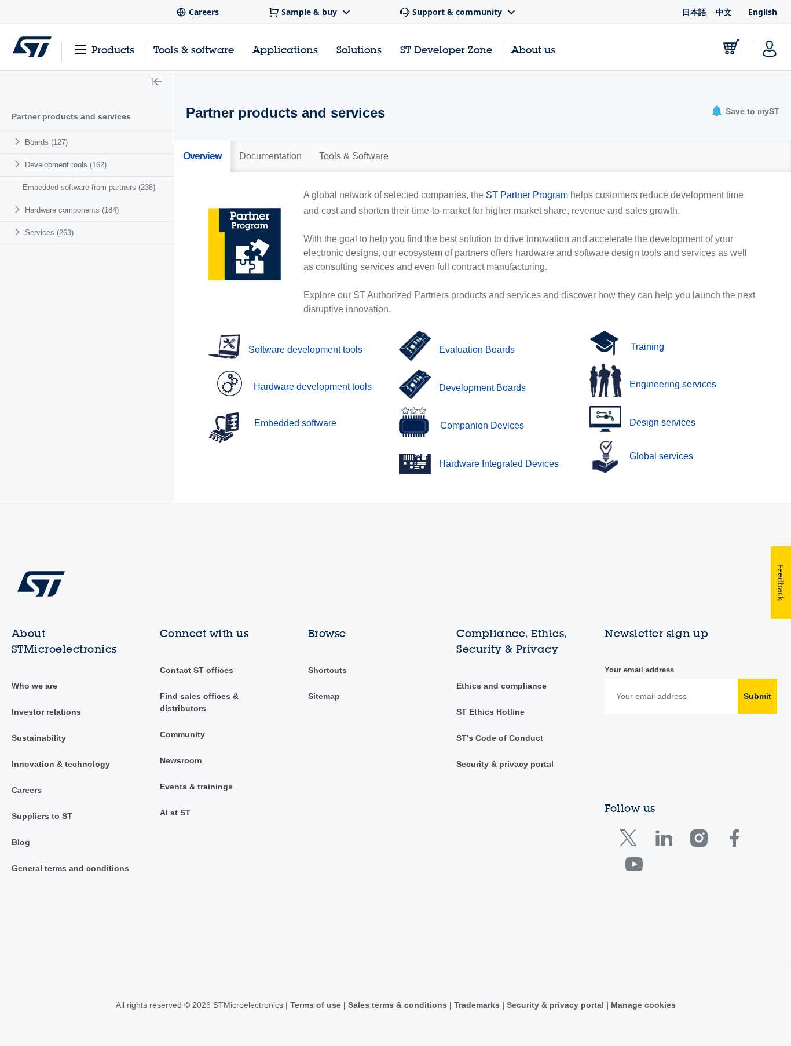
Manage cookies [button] (642, 1005)
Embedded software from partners (89, 187)
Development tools (66, 164)
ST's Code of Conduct (499, 738)
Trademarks (477, 1005)
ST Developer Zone (446, 49)
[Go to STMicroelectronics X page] (631, 841)
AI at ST (175, 812)
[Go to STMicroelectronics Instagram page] (699, 841)
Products (112, 49)
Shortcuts (327, 670)
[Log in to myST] (769, 47)
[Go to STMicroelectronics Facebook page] (734, 841)
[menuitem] (87, 142)
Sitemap (324, 696)
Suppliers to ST (42, 816)
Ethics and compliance (501, 685)
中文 (724, 11)
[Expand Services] (19, 232)
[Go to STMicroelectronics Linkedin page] (663, 841)
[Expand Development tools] (19, 164)
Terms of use (316, 1005)
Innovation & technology (61, 764)
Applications (285, 49)
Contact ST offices (196, 670)
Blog (21, 842)
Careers (27, 790)
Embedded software (295, 423)
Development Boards (482, 388)
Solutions (359, 49)
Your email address (639, 669)
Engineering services (672, 384)
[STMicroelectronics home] (32, 46)
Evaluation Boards (477, 349)
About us (533, 49)
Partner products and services (71, 116)
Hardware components (72, 210)
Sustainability (39, 738)
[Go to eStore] (731, 47)
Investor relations (46, 711)
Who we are (34, 685)
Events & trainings (196, 786)
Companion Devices (482, 425)
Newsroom (181, 760)
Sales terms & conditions (397, 1005)
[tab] (202, 156)
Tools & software (193, 49)
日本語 (694, 11)
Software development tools (305, 349)
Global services (661, 456)
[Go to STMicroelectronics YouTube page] (634, 867)
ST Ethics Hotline (490, 711)
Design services (662, 422)
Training (647, 347)
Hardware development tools (313, 387)
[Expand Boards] (19, 142)
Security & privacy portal (505, 764)
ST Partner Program (527, 195)
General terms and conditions (70, 868)
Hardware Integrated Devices (499, 464)
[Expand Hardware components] (19, 209)
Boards (46, 142)
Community (182, 734)
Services (49, 232)
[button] (156, 83)
